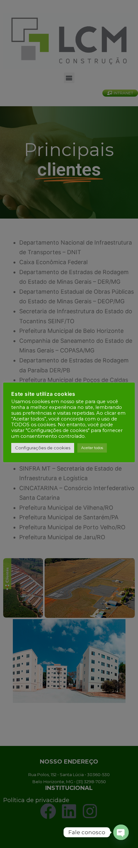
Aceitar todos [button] (92, 448)
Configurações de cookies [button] (42, 447)
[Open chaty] (121, 832)
